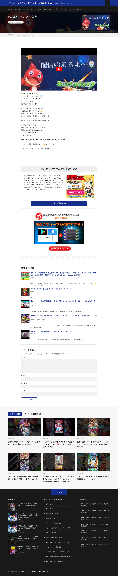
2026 (82, 504)
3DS (45, 9)
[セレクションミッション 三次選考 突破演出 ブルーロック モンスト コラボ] (12, 540)
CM (66, 9)
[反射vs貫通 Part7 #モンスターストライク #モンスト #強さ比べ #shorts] (12, 507)
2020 (82, 544)
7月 (100, 504)
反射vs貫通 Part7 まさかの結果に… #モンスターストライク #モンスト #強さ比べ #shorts (93, 444)
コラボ (26, 9)
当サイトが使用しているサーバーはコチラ (58, 528)
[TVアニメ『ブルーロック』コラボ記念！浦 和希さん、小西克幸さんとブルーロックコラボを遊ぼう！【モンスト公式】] (12, 517)
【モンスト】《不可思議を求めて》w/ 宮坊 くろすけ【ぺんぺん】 (52, 331)
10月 (107, 510)
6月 (98, 504)
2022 (82, 531)
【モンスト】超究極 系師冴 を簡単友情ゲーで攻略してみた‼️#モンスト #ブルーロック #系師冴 (58, 444)
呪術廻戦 (79, 9)
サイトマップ (49, 508)
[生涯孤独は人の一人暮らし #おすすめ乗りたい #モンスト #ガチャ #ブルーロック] (12, 550)
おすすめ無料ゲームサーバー (54, 537)
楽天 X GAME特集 (51, 532)
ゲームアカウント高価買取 (53, 547)
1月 (86, 504)
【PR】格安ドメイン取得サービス (55, 561)
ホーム (10, 9)
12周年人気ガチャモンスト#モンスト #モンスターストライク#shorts (53, 289)
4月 (93, 504)
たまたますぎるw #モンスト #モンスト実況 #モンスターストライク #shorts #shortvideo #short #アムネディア (58, 479)
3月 (91, 504)
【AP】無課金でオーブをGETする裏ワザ (57, 542)
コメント (23, 357)
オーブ (72, 9)
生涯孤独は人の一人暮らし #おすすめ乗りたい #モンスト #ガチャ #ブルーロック (28, 548)
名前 (23, 375)
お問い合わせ (49, 504)
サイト (23, 390)
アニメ (51, 9)
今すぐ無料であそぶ (59, 203)
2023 (82, 524)
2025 (82, 510)
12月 (85, 512)
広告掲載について (51, 518)
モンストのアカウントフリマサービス (58, 552)
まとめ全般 (18, 9)
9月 (105, 510)
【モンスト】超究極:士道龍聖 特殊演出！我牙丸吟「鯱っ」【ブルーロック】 (23, 478)
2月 (88, 504)
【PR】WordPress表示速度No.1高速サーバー (59, 556)
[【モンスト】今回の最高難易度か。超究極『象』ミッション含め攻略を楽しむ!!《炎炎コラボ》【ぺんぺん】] (25, 304)
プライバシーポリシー (52, 513)
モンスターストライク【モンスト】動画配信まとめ (33, 571)
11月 (82, 512)
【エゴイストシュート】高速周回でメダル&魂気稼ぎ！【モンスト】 (93, 478)
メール (24, 383)
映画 (57, 9)
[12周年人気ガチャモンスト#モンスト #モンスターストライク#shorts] (25, 292)
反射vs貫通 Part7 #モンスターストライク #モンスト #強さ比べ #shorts (24, 443)
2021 (82, 537)
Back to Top (59, 492)
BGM (39, 9)
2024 (82, 517)
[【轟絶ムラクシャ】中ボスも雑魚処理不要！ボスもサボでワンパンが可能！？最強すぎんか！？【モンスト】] (25, 318)
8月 (102, 504)
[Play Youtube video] (59, 69)
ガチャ (33, 9)
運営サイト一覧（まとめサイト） (55, 523)
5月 (95, 504)
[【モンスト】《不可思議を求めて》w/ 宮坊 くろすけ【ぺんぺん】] (25, 334)
